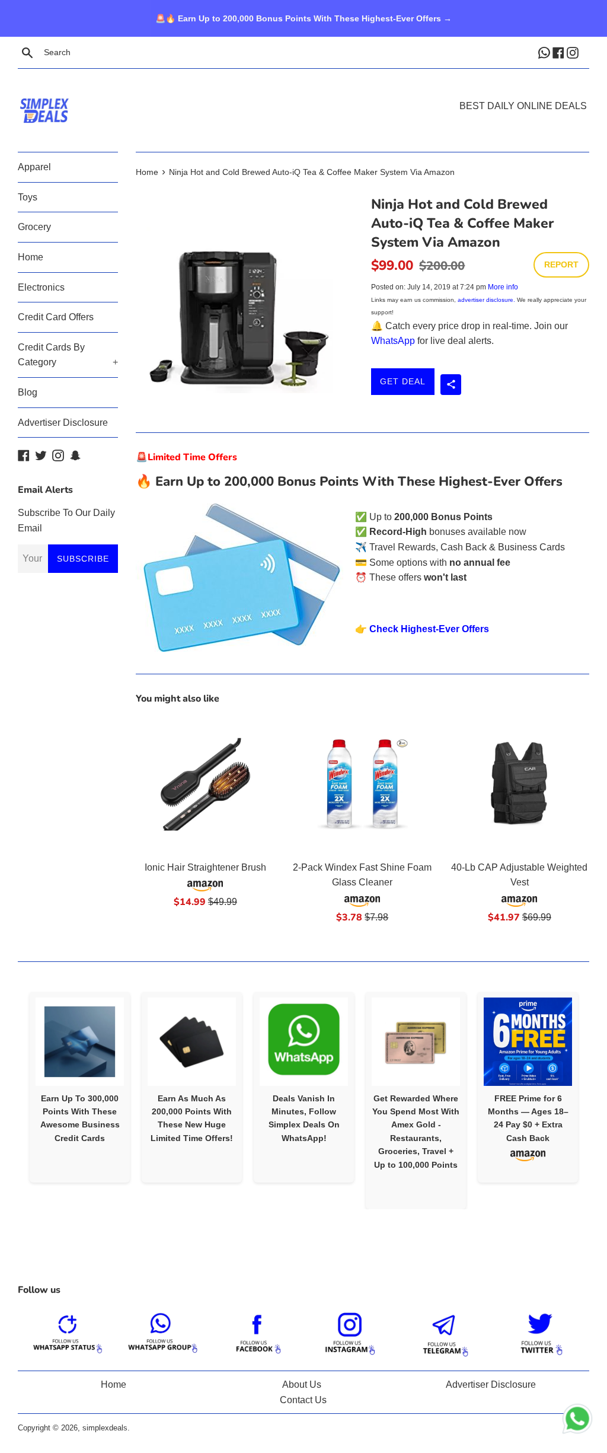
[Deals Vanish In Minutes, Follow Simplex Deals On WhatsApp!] (304, 1042)
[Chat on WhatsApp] (577, 1421)
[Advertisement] (303, 92)
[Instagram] (574, 52)
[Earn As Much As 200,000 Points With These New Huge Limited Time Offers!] (192, 1042)
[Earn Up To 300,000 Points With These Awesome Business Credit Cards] (80, 1042)
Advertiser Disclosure (63, 423)
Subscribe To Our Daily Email (66, 520)
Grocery (34, 227)
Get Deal (403, 381)
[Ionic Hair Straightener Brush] (205, 784)
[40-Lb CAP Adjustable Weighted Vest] (519, 784)
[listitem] (80, 1087)
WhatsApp (393, 341)
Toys (27, 197)
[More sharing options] (450, 384)
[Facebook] (559, 52)
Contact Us (303, 1400)
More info (503, 287)
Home (30, 257)
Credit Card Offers (56, 317)
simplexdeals (104, 1427)
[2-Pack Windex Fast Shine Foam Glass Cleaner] (362, 784)
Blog (27, 392)
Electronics (41, 287)
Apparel (34, 167)
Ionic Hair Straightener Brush (205, 867)
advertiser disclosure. (486, 300)
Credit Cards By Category (68, 355)
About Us (301, 1384)
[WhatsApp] (545, 52)
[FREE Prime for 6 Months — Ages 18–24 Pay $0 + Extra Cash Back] (528, 1042)
